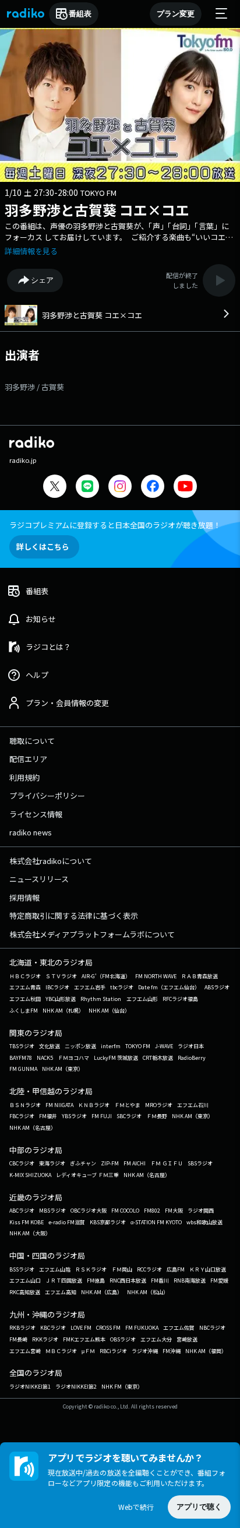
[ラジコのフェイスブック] (152, 488)
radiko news (30, 832)
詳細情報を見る (31, 251)
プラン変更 (176, 13)
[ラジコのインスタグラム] (120, 486)
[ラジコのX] (54, 488)
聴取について (32, 740)
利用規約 (24, 777)
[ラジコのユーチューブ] (185, 488)
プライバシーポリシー (47, 795)
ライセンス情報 (35, 814)
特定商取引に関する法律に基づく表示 (73, 915)
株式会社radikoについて (50, 860)
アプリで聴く (199, 1506)
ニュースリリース (39, 878)
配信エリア (28, 758)
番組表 (80, 13)
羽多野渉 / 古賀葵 (34, 386)
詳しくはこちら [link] (42, 546)
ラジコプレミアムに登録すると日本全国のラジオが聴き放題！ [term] (115, 525)
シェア (42, 280)
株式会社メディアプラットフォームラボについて (92, 934)
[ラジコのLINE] (87, 488)
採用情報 (24, 897)
